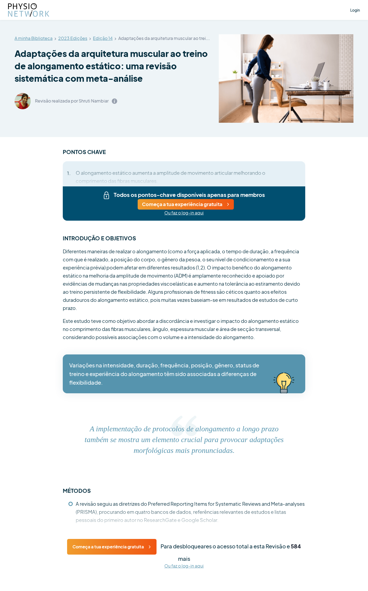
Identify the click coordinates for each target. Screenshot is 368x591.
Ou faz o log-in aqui (184, 213)
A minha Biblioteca (34, 38)
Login (355, 10)
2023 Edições (72, 38)
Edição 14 (103, 38)
